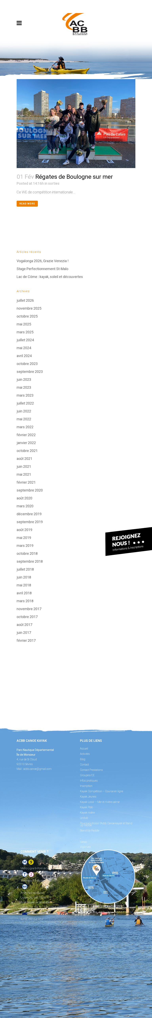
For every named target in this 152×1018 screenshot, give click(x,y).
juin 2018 (24, 577)
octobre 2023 (27, 364)
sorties (53, 183)
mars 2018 (25, 601)
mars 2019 (25, 546)
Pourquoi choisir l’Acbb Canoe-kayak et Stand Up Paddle (106, 824)
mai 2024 (24, 348)
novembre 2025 (29, 308)
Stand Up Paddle (89, 831)
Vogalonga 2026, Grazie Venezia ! (42, 261)
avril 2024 (24, 356)
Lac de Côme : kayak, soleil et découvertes (50, 277)
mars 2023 (25, 395)
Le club (84, 818)
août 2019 (24, 530)
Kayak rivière (87, 813)
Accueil (84, 749)
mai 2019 (24, 538)
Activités (85, 754)
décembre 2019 (29, 514)
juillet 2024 (25, 340)
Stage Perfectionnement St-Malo (42, 269)
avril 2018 (24, 593)
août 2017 (24, 625)
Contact (84, 765)
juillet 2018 (25, 569)
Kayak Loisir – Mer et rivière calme (100, 802)
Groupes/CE (87, 775)
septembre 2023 (30, 372)
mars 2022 (25, 427)
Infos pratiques (89, 781)
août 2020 (24, 498)
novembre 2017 (29, 609)
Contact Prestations (91, 770)
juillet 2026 (25, 300)
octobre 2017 (27, 617)
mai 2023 (24, 387)
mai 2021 (24, 474)
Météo (83, 842)
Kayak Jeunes (88, 797)
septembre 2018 (30, 561)
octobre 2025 (27, 316)
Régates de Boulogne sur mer (74, 176)
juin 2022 (24, 411)
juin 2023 (24, 379)
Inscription (86, 786)
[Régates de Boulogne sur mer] (76, 123)
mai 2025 (24, 324)
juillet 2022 (25, 403)
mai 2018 (24, 585)
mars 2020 (25, 506)
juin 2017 (24, 632)
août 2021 (24, 459)
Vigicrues (85, 846)
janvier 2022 (26, 443)
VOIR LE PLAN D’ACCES (107, 906)
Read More (27, 203)
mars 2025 (25, 332)
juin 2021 (24, 466)
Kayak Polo (86, 807)
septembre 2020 (30, 490)
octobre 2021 (27, 451)
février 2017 (26, 640)
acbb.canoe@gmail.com (37, 768)
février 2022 (26, 435)
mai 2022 (24, 419)
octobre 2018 (27, 553)
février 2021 (26, 482)
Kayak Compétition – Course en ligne (101, 791)
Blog (82, 759)
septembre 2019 (30, 522)
